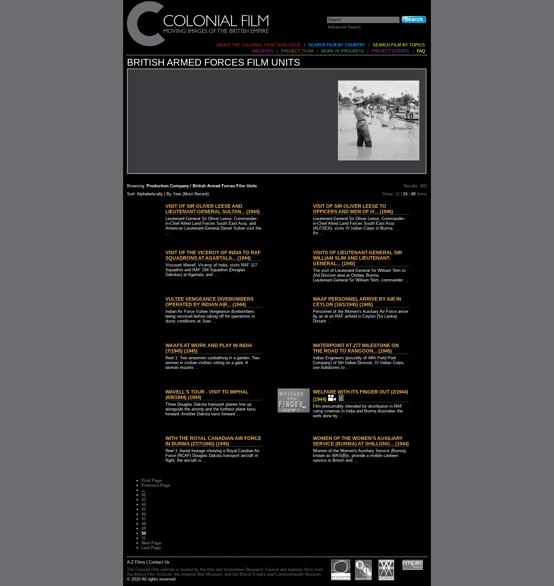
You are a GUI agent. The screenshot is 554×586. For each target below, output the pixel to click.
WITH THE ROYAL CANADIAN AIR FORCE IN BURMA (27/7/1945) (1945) (213, 440)
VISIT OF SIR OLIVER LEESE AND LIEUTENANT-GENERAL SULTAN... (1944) (212, 208)
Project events (390, 51)
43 (143, 499)
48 (413, 193)
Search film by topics (399, 45)
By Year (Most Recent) (187, 193)
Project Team (297, 51)
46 (143, 514)
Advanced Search (344, 27)
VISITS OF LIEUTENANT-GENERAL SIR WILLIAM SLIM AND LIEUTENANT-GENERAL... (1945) (357, 258)
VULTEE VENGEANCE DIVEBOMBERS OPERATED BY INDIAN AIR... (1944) (209, 301)
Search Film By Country (336, 45)
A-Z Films (136, 562)
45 (143, 509)
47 (143, 519)
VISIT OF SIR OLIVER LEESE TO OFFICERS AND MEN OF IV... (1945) (353, 208)
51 (143, 538)
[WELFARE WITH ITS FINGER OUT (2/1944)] (294, 411)
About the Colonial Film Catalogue (258, 45)
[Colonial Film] (198, 46)
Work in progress (342, 51)
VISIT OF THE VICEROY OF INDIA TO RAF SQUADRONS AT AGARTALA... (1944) (213, 255)
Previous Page (155, 485)
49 (143, 528)
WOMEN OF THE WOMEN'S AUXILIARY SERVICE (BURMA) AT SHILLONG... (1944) (361, 440)
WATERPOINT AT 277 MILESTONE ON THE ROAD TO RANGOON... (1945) (356, 348)
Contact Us (159, 562)
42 (143, 494)
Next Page (151, 543)
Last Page (151, 547)
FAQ (421, 51)
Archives (262, 51)
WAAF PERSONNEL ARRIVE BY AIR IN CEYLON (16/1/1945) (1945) (357, 301)
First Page (151, 480)
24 (405, 193)
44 (143, 504)
